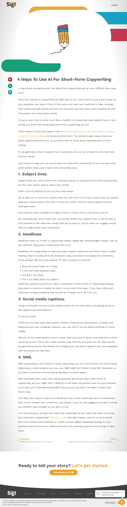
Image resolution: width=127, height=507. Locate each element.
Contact (65, 493)
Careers (78, 493)
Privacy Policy (94, 493)
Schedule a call (58, 417)
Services (27, 493)
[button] (10, 79)
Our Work (41, 493)
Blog (53, 493)
